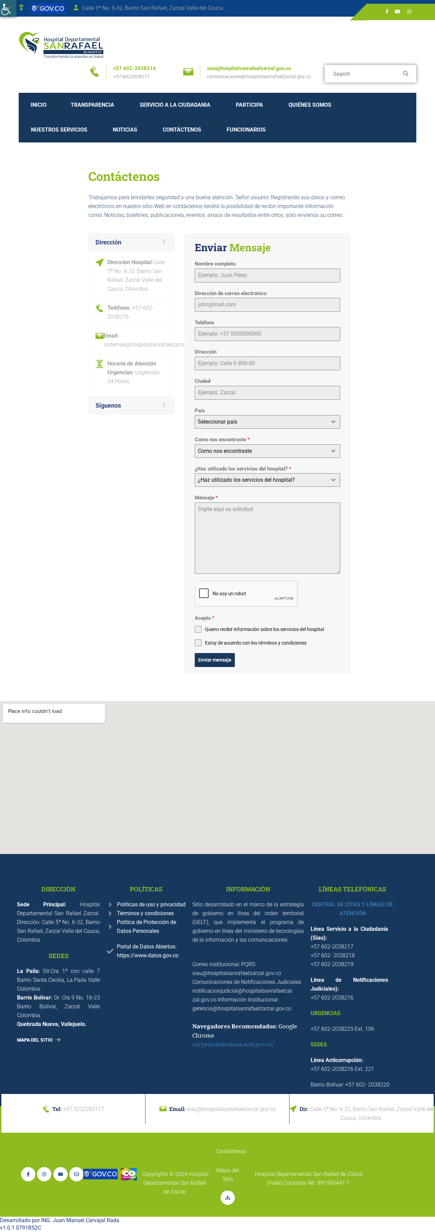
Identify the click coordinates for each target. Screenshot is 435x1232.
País (200, 411)
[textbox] (261, 421)
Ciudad (202, 381)
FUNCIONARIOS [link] (246, 129)
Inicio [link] (39, 105)
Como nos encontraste (222, 440)
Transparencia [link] (92, 105)
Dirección (205, 352)
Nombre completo (215, 264)
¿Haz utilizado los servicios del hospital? (243, 469)
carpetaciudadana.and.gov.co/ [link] (233, 1044)
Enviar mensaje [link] (214, 660)
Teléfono (204, 323)
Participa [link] (249, 105)
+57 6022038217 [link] (131, 76)
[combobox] (267, 422)
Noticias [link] (125, 129)
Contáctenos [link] (182, 129)
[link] (8, 8)
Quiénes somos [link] (310, 105)
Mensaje (206, 498)
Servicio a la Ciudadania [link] (175, 105)
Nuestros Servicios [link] (59, 129)
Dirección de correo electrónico (230, 293)
